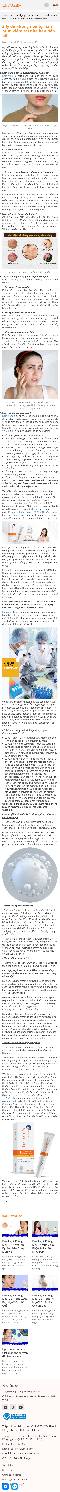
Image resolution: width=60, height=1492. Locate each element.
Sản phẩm (7, 1465)
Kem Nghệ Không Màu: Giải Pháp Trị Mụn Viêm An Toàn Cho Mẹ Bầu (43, 1300)
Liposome (7, 611)
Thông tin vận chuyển (13, 1484)
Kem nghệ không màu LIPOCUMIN (26, 512)
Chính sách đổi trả (11, 1474)
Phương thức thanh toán (15, 1479)
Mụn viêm (7, 75)
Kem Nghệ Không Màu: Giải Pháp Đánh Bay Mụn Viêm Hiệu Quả (14, 1300)
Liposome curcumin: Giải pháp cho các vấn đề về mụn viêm (15, 1353)
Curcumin (12, 1101)
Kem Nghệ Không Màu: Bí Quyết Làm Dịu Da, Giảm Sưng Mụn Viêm (13, 1246)
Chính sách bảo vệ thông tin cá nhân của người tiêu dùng (29, 1398)
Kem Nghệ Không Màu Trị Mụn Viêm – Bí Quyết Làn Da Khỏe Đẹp (44, 1246)
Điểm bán (7, 1469)
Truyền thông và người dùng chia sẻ (21, 1391)
